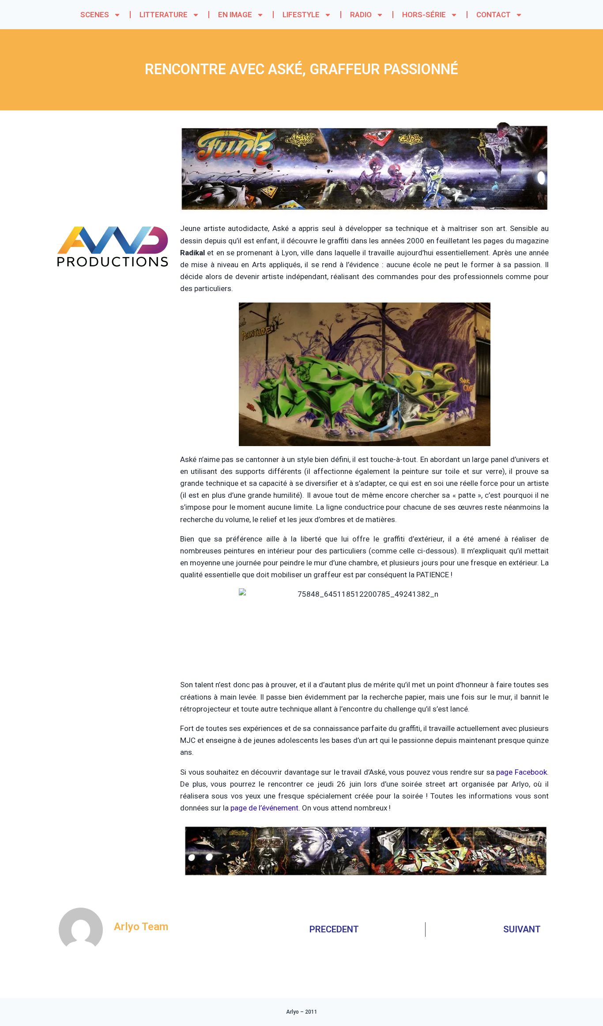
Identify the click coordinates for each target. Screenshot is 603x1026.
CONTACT (493, 14)
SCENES (94, 14)
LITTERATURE (163, 14)
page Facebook (521, 772)
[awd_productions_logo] (113, 300)
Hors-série (424, 14)
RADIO (361, 14)
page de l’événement (264, 807)
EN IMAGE (235, 14)
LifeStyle (301, 14)
